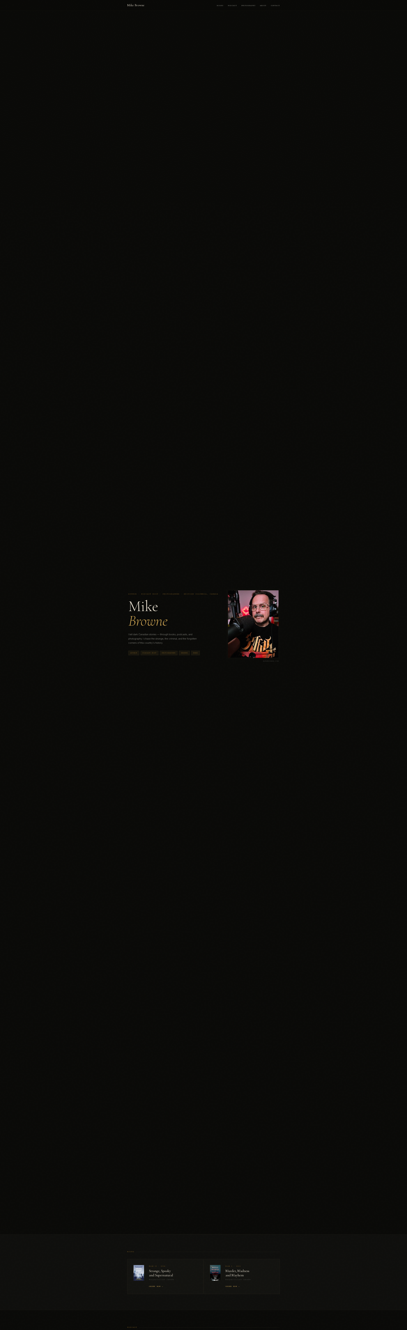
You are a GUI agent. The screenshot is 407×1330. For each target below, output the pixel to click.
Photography (248, 6)
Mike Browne (135, 5)
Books (220, 6)
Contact (275, 6)
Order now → (156, 1286)
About (263, 6)
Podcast (232, 6)
